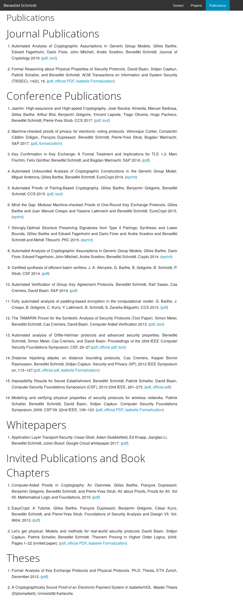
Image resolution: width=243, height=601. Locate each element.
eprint (131, 177)
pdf (45, 58)
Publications (217, 5)
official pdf (108, 347)
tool (53, 58)
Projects (196, 5)
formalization (50, 143)
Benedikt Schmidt (20, 5)
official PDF (64, 81)
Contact (178, 5)
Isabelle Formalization (94, 81)
